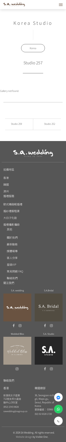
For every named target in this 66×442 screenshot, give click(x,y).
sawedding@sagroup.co (15, 411)
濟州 (6, 191)
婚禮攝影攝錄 (11, 224)
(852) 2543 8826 (11, 406)
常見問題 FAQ (15, 271)
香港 (6, 178)
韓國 (6, 184)
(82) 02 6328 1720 (43, 413)
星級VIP (11, 264)
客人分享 (12, 258)
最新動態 (12, 244)
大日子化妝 (10, 218)
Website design (24, 436)
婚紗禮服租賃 (11, 211)
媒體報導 (12, 251)
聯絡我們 (12, 278)
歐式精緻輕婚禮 (12, 204)
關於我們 (12, 237)
